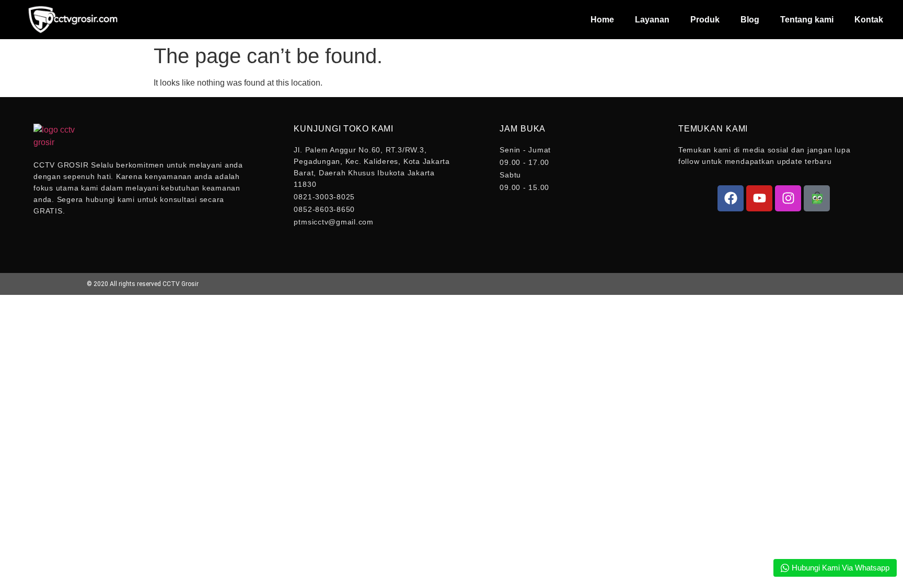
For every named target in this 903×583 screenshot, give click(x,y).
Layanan (652, 19)
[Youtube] (759, 198)
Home (602, 19)
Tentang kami (806, 19)
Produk (705, 19)
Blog (749, 19)
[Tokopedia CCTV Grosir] (817, 198)
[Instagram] (788, 198)
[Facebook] (730, 198)
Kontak (868, 19)
